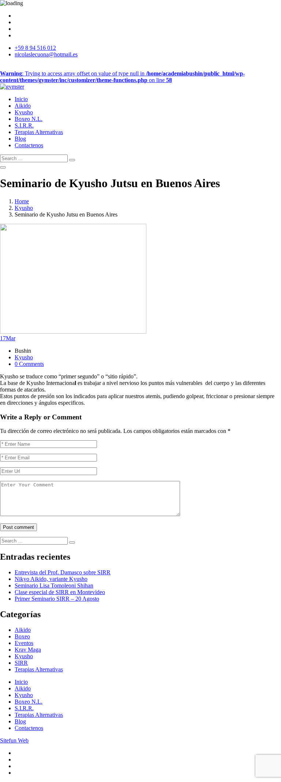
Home (22, 201)
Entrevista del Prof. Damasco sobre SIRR (62, 572)
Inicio (21, 99)
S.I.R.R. (24, 125)
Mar (7, 338)
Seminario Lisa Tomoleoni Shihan (54, 585)
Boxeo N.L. (28, 119)
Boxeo (22, 636)
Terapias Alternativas (39, 132)
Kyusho (24, 112)
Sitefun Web (14, 740)
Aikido (23, 106)
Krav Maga (28, 649)
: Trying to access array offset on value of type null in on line (122, 76)
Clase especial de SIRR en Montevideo (60, 592)
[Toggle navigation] (3, 167)
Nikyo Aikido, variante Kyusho (51, 579)
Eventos (24, 643)
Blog (20, 139)
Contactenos (29, 145)
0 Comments (29, 364)
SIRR (21, 663)
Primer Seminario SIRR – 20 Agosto (57, 599)
